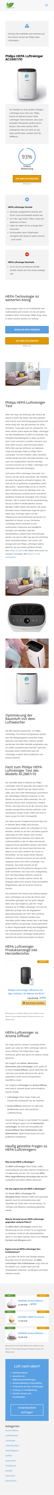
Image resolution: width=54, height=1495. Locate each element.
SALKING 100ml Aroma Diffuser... (32, 1317)
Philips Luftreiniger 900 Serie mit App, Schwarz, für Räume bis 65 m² (26, 992)
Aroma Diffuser (11, 1430)
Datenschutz (11, 1480)
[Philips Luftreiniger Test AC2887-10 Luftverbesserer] (27, 595)
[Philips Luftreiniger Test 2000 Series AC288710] (27, 703)
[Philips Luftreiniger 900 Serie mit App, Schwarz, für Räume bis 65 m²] (27, 975)
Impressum (10, 1475)
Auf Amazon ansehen (27, 178)
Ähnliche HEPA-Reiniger (27, 330)
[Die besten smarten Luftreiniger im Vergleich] (27, 667)
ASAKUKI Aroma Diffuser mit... (32, 1333)
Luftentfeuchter (12, 1445)
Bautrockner (10, 1460)
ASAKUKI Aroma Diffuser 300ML (32, 1300)
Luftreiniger (10, 1440)
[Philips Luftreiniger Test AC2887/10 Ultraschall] (27, 631)
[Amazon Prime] (42, 998)
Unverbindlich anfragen (27, 1410)
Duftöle (8, 1455)
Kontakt (8, 1470)
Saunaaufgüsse (11, 1450)
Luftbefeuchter (11, 1435)
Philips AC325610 (17, 550)
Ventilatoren (10, 1465)
